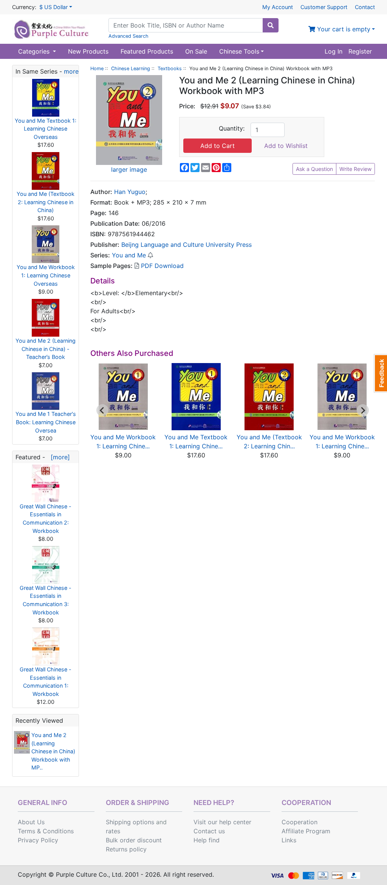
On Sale (196, 51)
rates (113, 831)
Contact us (209, 831)
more (71, 71)
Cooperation (299, 822)
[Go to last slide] (102, 410)
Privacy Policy (38, 840)
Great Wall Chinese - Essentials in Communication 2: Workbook (45, 518)
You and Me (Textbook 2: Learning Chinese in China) (45, 202)
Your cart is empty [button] (342, 29)
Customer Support (323, 7)
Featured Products (147, 51)
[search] (271, 25)
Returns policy (126, 849)
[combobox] (185, 25)
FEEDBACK (380, 373)
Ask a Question (314, 169)
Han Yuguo (130, 191)
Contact (365, 7)
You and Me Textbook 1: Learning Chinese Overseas (45, 128)
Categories (34, 51)
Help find (207, 840)
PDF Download (161, 265)
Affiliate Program (306, 831)
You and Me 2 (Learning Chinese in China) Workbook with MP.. (53, 751)
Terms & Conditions (46, 831)
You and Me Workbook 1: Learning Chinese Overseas (46, 275)
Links (289, 840)
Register (360, 51)
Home (97, 68)
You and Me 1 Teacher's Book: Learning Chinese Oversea (45, 422)
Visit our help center (222, 822)
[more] (58, 457)
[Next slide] (363, 410)
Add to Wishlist (286, 145)
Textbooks (170, 68)
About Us (31, 822)
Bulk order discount (134, 840)
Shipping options (130, 822)
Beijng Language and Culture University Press (186, 244)
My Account (277, 7)
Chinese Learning (130, 68)
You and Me (129, 255)
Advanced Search (128, 36)
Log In (333, 51)
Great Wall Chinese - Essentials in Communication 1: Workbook (45, 681)
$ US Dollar (53, 7)
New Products (88, 51)
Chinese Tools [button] (239, 51)
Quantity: (232, 128)
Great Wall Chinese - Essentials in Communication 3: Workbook (45, 600)
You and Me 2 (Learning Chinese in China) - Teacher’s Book (45, 348)
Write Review (355, 169)
